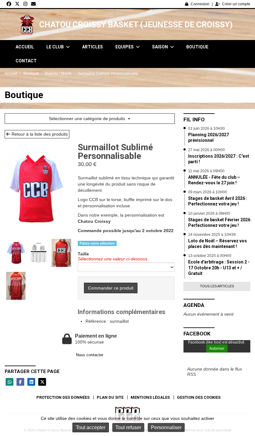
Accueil (25, 46)
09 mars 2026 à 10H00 (207, 192)
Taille (83, 253)
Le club (55, 46)
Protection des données (63, 397)
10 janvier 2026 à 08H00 (209, 213)
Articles (92, 46)
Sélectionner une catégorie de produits (87, 118)
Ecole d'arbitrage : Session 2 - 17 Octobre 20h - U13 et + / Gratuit (219, 267)
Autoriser (217, 348)
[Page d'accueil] (27, 24)
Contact (26, 60)
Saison (160, 46)
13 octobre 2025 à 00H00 (209, 256)
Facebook (197, 333)
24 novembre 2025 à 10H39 (212, 234)
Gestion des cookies (198, 397)
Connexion (200, 4)
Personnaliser (166, 427)
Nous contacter (89, 355)
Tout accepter (90, 427)
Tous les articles (217, 286)
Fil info (194, 119)
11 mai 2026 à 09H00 (206, 171)
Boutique (197, 46)
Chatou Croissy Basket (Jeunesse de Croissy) (136, 24)
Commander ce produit (110, 287)
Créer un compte (236, 4)
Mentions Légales (150, 397)
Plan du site (110, 397)
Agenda (193, 305)
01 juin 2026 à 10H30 (206, 128)
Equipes (125, 46)
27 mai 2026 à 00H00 (206, 150)
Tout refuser (128, 427)
